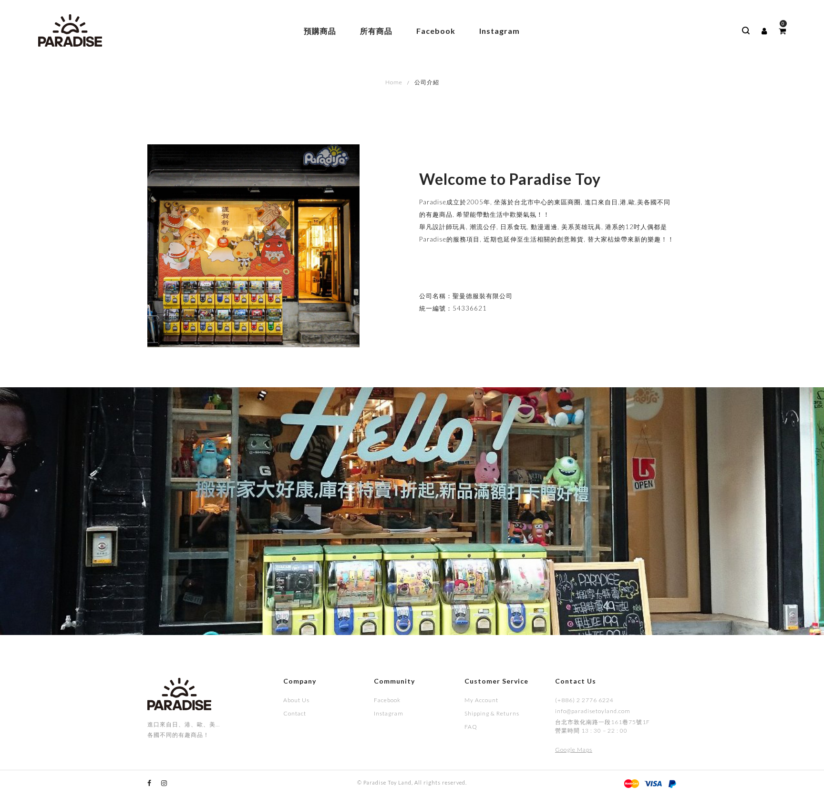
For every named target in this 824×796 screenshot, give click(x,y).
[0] (782, 31)
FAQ (470, 726)
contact (294, 713)
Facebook (435, 30)
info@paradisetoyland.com (592, 711)
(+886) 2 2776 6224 (584, 700)
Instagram (499, 30)
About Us (296, 700)
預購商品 (320, 30)
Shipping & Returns (491, 713)
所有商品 (376, 30)
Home (393, 82)
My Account (481, 700)
